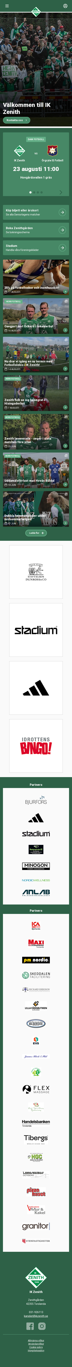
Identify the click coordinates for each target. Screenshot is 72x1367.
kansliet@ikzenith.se (36, 1316)
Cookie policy (36, 1347)
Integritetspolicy (36, 1350)
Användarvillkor (36, 1344)
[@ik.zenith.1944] (42, 1326)
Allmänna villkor (36, 1340)
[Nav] (7, 5)
